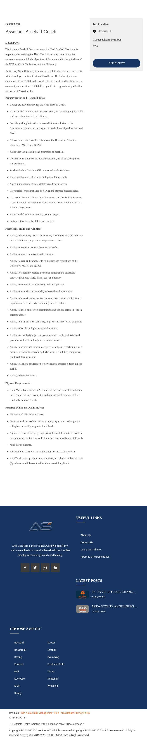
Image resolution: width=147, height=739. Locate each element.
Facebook (25, 567)
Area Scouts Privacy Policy (75, 713)
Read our (14, 713)
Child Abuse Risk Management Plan (39, 713)
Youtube (55, 567)
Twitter (35, 567)
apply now (116, 63)
